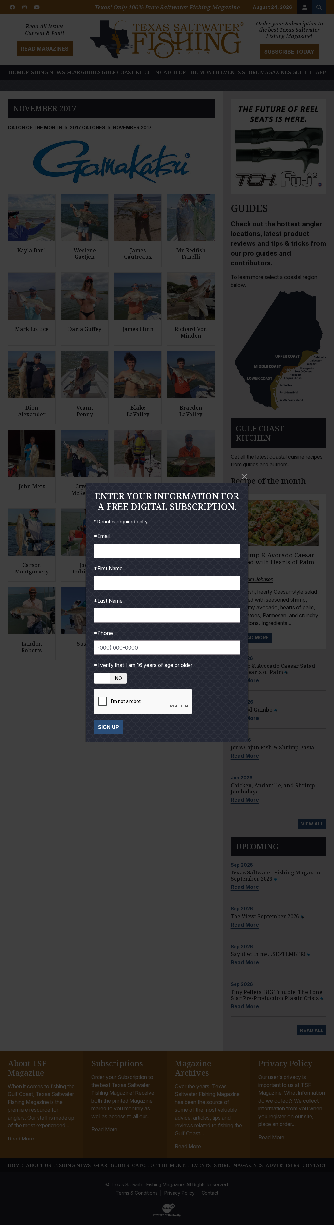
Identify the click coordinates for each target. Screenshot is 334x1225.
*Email (102, 536)
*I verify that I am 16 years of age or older (143, 665)
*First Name (108, 568)
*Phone (103, 633)
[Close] (244, 476)
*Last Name (108, 600)
